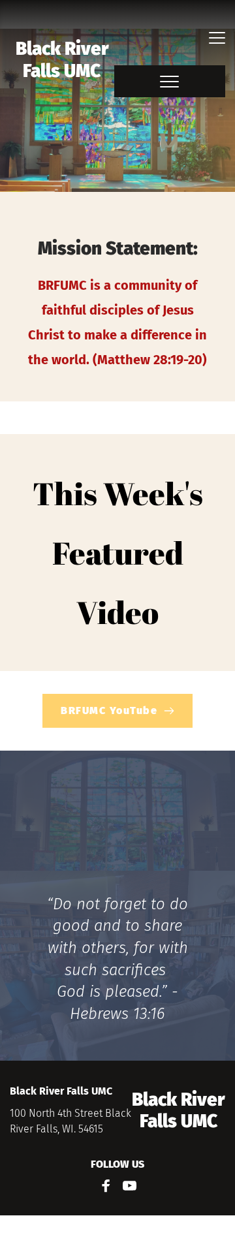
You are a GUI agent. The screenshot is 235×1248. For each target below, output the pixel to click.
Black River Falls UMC (64, 60)
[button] (217, 37)
